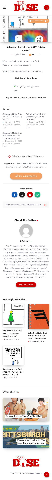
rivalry (8, 167)
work (44, 167)
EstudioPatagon (34, 473)
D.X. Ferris (36, 163)
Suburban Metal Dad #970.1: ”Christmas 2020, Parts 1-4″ (12, 333)
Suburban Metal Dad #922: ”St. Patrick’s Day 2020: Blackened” (13, 372)
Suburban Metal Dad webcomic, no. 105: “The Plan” (35, 117)
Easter (45, 163)
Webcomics (38, 157)
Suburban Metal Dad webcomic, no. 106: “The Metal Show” (12, 136)
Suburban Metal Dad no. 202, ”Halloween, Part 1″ (12, 117)
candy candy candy (22, 163)
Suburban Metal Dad (22, 157)
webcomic (36, 167)
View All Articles (26, 285)
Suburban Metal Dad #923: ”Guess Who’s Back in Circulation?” (37, 336)
